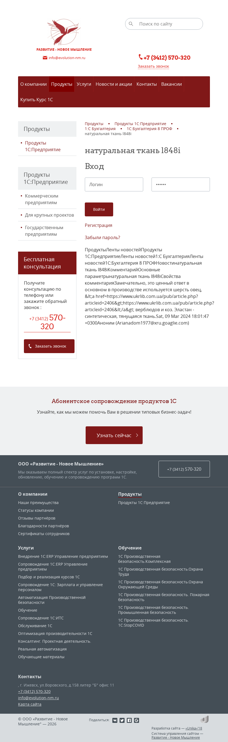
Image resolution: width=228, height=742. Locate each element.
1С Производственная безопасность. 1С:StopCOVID (153, 622)
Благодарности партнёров (43, 525)
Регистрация (98, 225)
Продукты (130, 494)
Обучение (27, 610)
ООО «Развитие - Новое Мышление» (61, 464)
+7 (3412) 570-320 (34, 691)
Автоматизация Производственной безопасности (52, 600)
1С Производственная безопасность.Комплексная (144, 559)
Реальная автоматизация (42, 649)
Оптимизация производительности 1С (55, 633)
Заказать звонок (153, 66)
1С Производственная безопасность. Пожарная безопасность (163, 597)
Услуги (26, 548)
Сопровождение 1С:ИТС (41, 618)
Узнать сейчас (114, 435)
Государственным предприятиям (44, 230)
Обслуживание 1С (35, 625)
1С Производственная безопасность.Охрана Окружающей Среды (160, 584)
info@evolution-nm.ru (38, 697)
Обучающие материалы (41, 656)
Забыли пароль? (102, 237)
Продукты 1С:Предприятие (43, 146)
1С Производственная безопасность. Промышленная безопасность (153, 610)
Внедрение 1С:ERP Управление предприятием (63, 556)
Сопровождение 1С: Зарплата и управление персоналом (60, 587)
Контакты (29, 676)
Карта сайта (29, 704)
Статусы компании (36, 510)
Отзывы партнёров (36, 518)
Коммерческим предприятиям (41, 199)
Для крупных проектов (49, 215)
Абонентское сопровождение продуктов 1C (114, 400)
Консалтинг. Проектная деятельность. (54, 641)
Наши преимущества (38, 502)
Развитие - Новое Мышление (176, 737)
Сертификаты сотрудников (44, 533)
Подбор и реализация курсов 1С (49, 576)
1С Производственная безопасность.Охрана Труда (160, 571)
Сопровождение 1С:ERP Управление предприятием (53, 566)
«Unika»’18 (193, 728)
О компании (33, 494)
